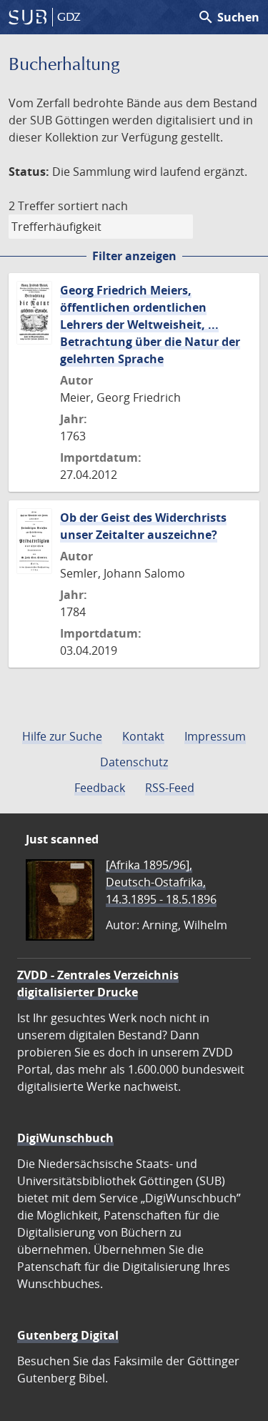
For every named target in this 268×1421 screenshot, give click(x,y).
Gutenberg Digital (68, 1335)
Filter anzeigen (134, 256)
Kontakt (143, 736)
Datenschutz (134, 762)
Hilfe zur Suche (62, 736)
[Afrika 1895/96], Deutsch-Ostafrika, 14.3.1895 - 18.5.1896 (161, 882)
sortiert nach (93, 206)
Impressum (215, 736)
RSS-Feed (169, 788)
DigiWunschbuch (65, 1138)
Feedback (99, 788)
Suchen (228, 17)
